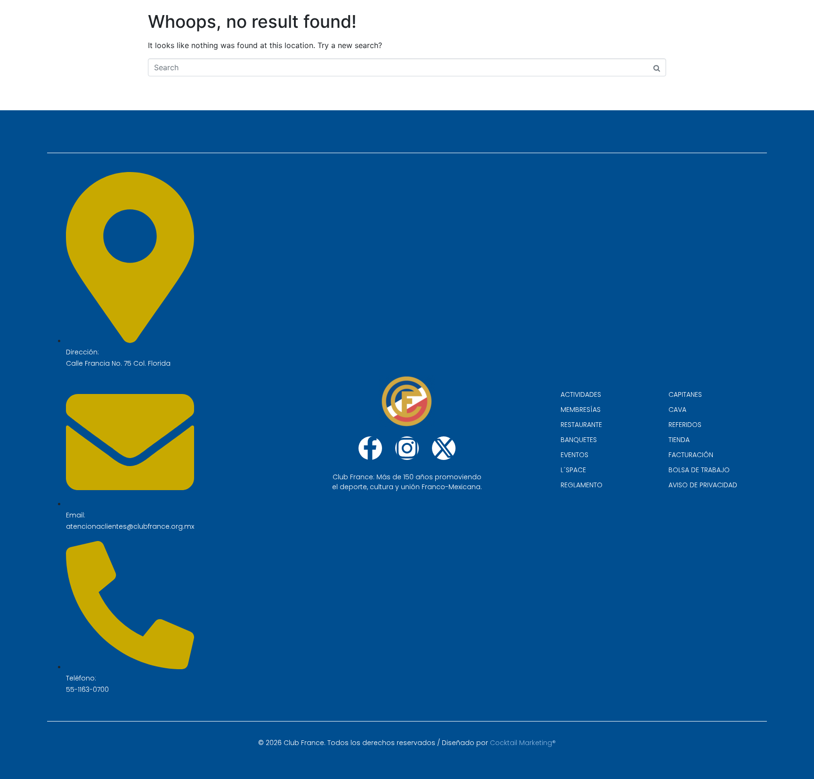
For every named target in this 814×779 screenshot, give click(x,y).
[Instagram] (407, 448)
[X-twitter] (444, 448)
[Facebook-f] (370, 448)
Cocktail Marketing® (523, 742)
